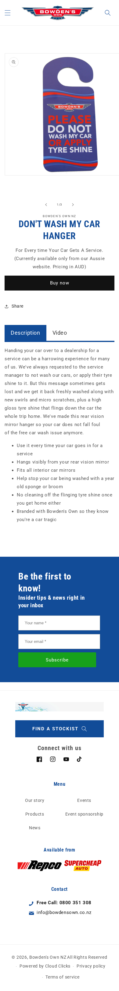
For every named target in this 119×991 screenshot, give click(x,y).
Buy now (59, 283)
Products (34, 814)
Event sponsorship (84, 814)
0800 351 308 (76, 902)
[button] (7, 12)
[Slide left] (46, 204)
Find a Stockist (55, 729)
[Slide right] (73, 204)
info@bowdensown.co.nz (64, 912)
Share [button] (17, 306)
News (34, 827)
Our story (34, 800)
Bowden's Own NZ (48, 957)
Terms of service (62, 977)
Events (84, 800)
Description (25, 333)
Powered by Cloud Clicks (45, 966)
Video (59, 333)
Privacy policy (91, 966)
